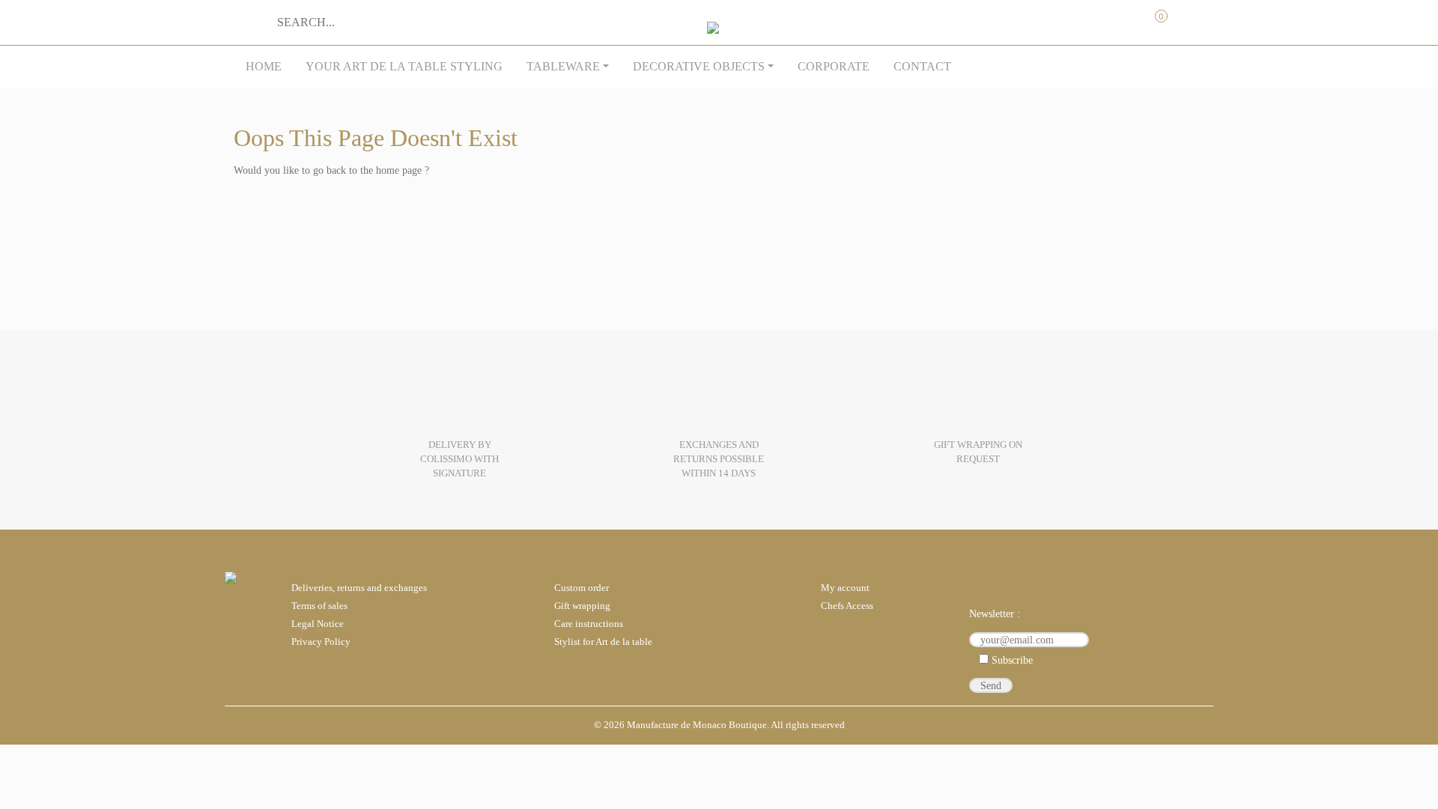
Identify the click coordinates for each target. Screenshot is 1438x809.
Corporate (834, 66)
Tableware (563, 66)
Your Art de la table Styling (404, 66)
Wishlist (1185, 17)
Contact (922, 66)
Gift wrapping (582, 606)
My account (1092, 17)
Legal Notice (317, 624)
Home (264, 66)
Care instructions (588, 624)
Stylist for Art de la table (603, 642)
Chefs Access (847, 606)
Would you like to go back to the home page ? (331, 170)
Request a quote (1123, 17)
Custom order (581, 588)
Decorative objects (699, 66)
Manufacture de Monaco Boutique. (698, 725)
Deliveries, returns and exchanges (359, 588)
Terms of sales (319, 606)
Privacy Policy (321, 642)
